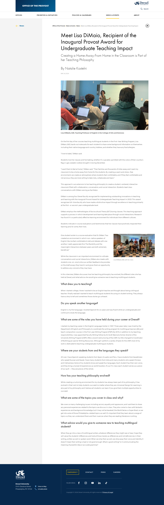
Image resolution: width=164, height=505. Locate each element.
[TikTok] (106, 483)
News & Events (70, 26)
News (22, 26)
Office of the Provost (35, 5)
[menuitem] (23, 15)
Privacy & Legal (107, 492)
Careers (116, 472)
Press (103, 472)
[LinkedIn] (99, 483)
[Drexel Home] (141, 3)
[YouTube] (92, 483)
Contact (89, 472)
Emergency (73, 472)
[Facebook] (79, 483)
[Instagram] (86, 483)
